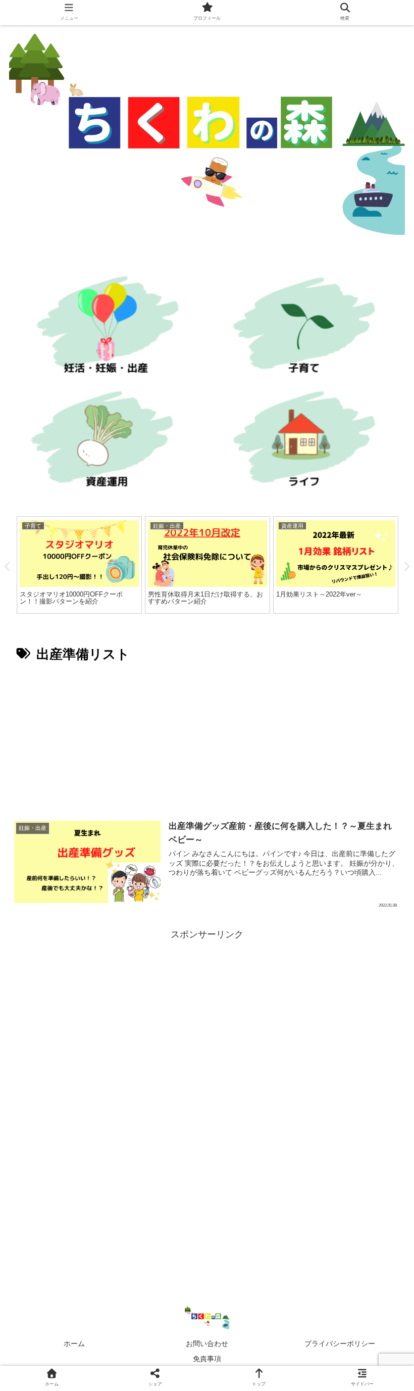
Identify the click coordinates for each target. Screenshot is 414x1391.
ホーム (74, 1343)
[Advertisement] (207, 738)
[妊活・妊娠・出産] (106, 328)
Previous (8, 567)
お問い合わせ (207, 1343)
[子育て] (308, 328)
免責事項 (207, 1359)
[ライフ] (308, 442)
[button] (381, 1026)
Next (406, 567)
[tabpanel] (79, 565)
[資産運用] (106, 442)
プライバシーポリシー (339, 1343)
